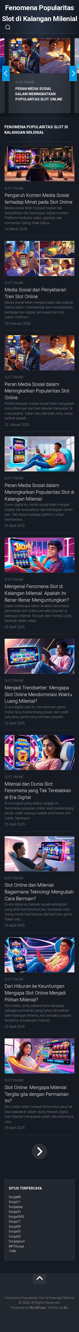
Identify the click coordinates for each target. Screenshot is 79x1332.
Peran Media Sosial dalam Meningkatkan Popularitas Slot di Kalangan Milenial (39, 492)
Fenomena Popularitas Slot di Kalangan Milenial (39, 13)
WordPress (37, 1308)
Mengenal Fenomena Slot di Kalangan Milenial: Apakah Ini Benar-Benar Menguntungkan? (37, 593)
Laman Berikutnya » (39, 1151)
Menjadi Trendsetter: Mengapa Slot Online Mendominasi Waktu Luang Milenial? (38, 694)
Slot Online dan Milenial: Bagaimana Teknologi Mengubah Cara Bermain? (39, 891)
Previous (6, 73)
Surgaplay (16, 1207)
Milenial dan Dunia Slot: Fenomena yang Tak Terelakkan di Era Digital (38, 790)
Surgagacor (17, 1241)
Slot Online (24, 82)
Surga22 (15, 1236)
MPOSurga (16, 1246)
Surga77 (15, 1221)
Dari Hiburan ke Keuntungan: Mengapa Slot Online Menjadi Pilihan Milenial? (35, 992)
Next (73, 73)
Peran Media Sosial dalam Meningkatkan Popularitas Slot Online (38, 94)
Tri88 (12, 1251)
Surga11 (15, 1202)
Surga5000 (16, 1216)
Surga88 (15, 1197)
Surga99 (15, 1226)
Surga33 (15, 1211)
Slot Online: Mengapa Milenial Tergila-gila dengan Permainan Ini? (37, 1094)
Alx (65, 1308)
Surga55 (15, 1231)
